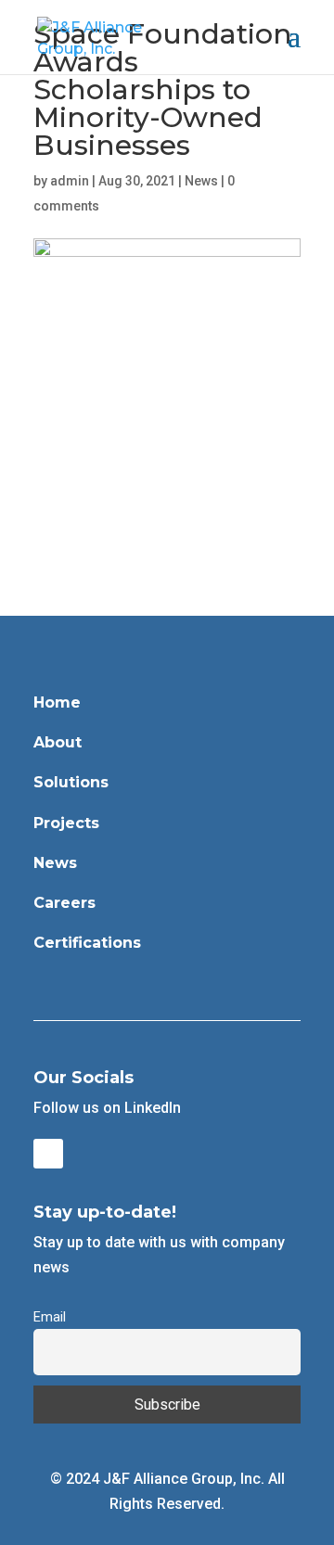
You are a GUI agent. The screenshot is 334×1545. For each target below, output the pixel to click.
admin (69, 180)
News (201, 180)
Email (49, 1317)
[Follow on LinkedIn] (48, 1153)
